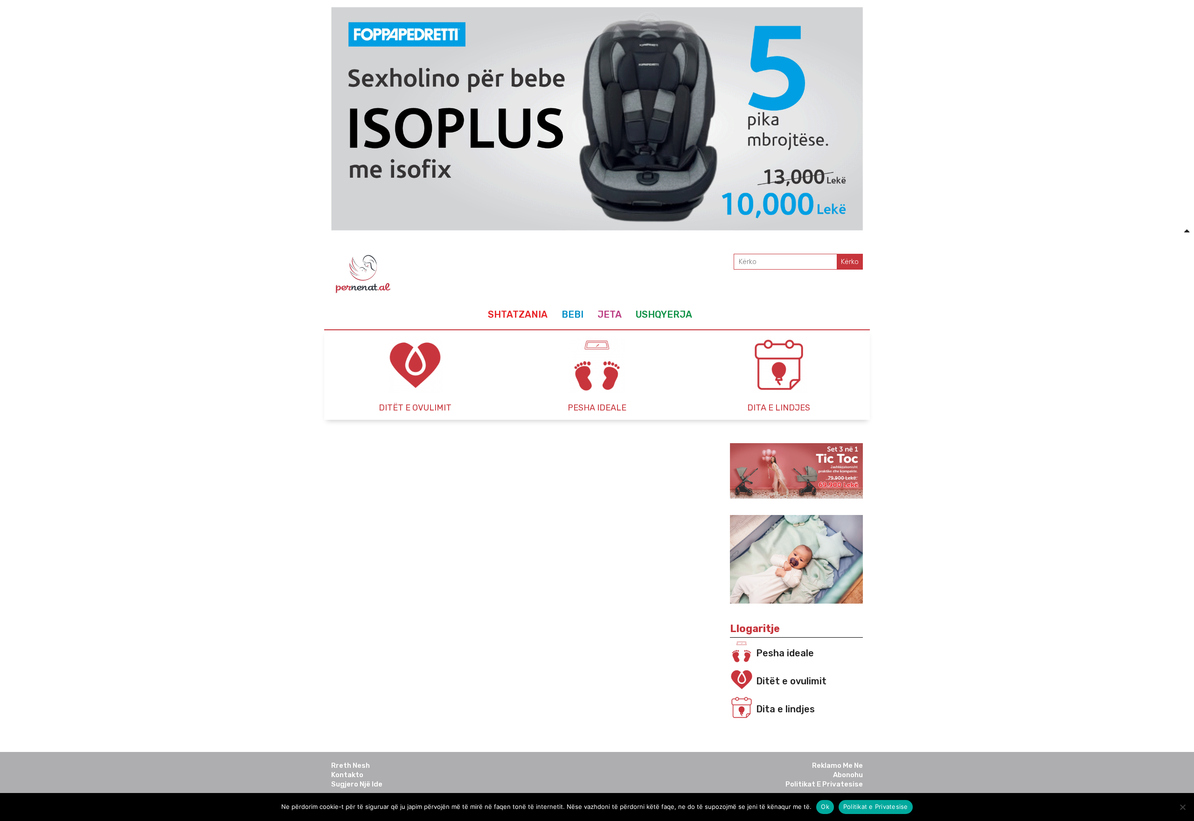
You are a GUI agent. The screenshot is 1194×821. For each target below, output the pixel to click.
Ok (825, 806)
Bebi (572, 314)
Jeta (609, 314)
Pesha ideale (785, 653)
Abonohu (848, 775)
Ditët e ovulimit (791, 681)
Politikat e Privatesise (824, 784)
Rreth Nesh (350, 765)
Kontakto (347, 775)
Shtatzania (518, 314)
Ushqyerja (664, 314)
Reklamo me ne (837, 765)
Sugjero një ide (356, 784)
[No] (1182, 807)
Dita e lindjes (785, 709)
